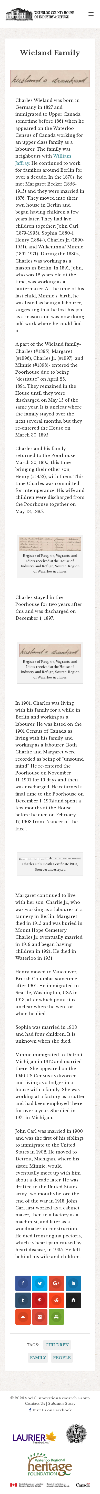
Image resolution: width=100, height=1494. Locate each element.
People (62, 1357)
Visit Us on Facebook (52, 1410)
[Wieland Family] (50, 78)
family (38, 1357)
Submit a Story (61, 1403)
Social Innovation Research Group (57, 1398)
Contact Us (35, 1403)
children (57, 1345)
